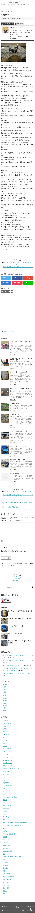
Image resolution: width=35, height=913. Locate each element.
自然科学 (5, 865)
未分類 (5, 831)
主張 (4, 777)
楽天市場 (16, 262)
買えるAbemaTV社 (8, 876)
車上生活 (5, 882)
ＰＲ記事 (5, 720)
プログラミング (7, 766)
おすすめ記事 (7, 723)
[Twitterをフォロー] (2, 291)
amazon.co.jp (7, 262)
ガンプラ (5, 731)
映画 (4, 828)
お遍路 (5, 729)
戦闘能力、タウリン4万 (15, 633)
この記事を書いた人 (8, 24)
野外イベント (7, 885)
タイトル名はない (8, 748)
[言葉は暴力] (6, 283)
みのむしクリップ (9, 331)
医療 (4, 788)
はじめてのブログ (8, 760)
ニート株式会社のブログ (10, 2)
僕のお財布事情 (7, 785)
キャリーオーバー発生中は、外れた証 (19, 618)
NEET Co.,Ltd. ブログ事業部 (17, 910)
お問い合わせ (29, 906)
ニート (5, 751)
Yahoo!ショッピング (17, 580)
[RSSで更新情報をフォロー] (12, 291)
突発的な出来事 (7, 851)
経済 (4, 859)
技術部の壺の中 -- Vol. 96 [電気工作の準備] (19, 502)
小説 (4, 803)
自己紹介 (5, 862)
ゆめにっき (6, 771)
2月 (5, 689)
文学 (4, 820)
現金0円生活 (6, 845)
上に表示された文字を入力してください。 (14, 551)
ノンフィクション (8, 757)
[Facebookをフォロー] (5, 291)
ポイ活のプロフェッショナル (11, 768)
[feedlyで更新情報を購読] (8, 291)
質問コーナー (7, 879)
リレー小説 (6, 774)
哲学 (4, 794)
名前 (2, 541)
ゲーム (5, 740)
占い (4, 791)
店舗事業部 (6, 808)
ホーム (3, 906)
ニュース (5, 754)
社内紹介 (5, 848)
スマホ (5, 746)
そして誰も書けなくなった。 (11, 665)
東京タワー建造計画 (9, 834)
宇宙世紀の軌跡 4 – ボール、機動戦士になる (16, 655)
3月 (5, 687)
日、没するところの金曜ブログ (12, 825)
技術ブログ (6, 817)
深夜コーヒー (7, 839)
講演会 (5, 871)
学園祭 (5, 800)
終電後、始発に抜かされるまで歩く (13, 856)
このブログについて (12, 906)
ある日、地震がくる (12, 507)
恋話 (4, 814)
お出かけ (5, 726)
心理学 (5, 811)
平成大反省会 (7, 805)
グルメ (5, 737)
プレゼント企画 (7, 763)
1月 (5, 692)
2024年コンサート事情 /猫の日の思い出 (20, 611)
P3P (18, 907)
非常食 (5, 891)
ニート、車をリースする (15, 626)
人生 (4, 780)
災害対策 (5, 842)
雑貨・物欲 (6, 888)
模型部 (5, 837)
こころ (23, 18)
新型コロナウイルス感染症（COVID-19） (15, 822)
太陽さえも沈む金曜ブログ (11, 797)
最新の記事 (20, 24)
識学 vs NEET (7, 873)
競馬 (4, 854)
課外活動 (5, 868)
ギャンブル (6, 734)
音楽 (4, 893)
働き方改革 (6, 783)
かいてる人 (22, 906)
